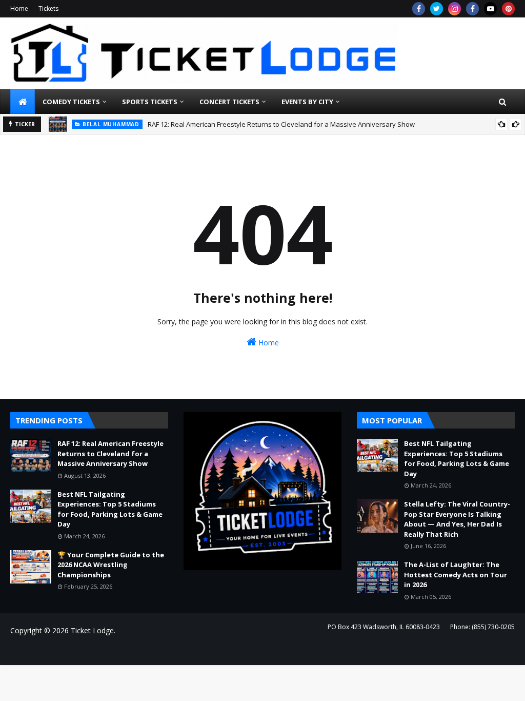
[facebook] (418, 8)
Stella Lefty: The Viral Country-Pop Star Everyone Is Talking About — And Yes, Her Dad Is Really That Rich (457, 519)
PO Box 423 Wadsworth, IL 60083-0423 (384, 626)
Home (19, 8)
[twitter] (436, 8)
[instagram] (454, 8)
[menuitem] (22, 101)
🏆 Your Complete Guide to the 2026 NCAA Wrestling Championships (110, 564)
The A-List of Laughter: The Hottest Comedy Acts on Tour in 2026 (455, 574)
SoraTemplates (66, 651)
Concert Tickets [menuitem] (229, 101)
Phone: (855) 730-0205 (482, 626)
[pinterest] (508, 8)
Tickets (48, 8)
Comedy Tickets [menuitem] (71, 101)
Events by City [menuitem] (307, 101)
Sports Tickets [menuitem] (149, 101)
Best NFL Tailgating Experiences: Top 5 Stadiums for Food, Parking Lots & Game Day (110, 509)
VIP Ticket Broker (162, 651)
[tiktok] (490, 8)
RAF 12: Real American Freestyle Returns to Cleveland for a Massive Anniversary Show (281, 124)
